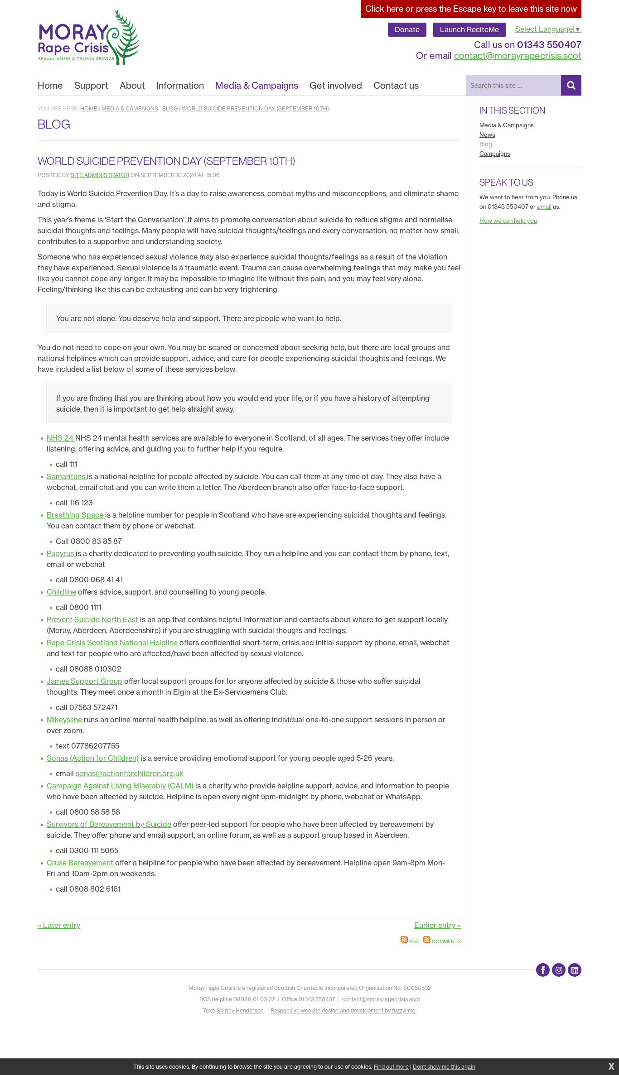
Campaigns (494, 153)
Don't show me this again (444, 1066)
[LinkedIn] (574, 970)
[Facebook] (543, 970)
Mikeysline (64, 719)
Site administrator (100, 175)
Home (88, 108)
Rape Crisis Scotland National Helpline (112, 642)
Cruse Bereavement (81, 862)
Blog (170, 108)
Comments (445, 941)
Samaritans (67, 476)
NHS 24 (61, 437)
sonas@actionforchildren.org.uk (130, 773)
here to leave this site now (471, 9)
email (544, 206)
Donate (407, 29)
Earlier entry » (437, 925)
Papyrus (61, 553)
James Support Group (84, 681)
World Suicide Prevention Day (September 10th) (255, 108)
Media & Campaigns (130, 108)
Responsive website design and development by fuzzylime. (344, 1010)
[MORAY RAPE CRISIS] (89, 37)
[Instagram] (559, 970)
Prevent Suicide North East (92, 619)
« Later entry (59, 925)
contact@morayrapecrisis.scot (517, 55)
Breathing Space (76, 514)
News (487, 134)
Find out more (391, 1066)
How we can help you (508, 220)
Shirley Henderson (240, 1010)
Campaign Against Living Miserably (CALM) (121, 785)
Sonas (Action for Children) (93, 758)
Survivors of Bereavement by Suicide (109, 824)
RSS (413, 941)
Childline (61, 591)
